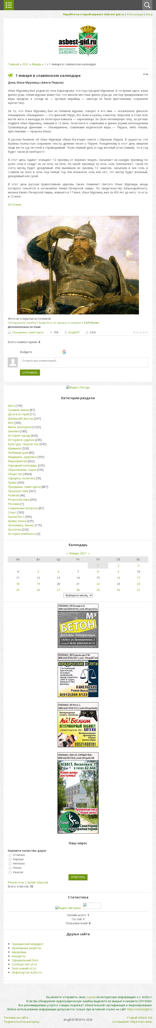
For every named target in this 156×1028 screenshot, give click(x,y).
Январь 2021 (78, 553)
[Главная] (78, 56)
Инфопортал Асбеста (27, 972)
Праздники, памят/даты (28, 332)
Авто (11, 406)
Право (12, 482)
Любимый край (18, 453)
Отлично (19, 855)
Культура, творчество (23, 444)
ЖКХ (11, 423)
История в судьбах (21, 440)
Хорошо (18, 859)
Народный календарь (22, 465)
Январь (36, 64)
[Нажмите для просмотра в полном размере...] (78, 314)
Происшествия (18, 491)
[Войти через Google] (64, 352)
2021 (25, 64)
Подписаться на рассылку (21, 1022)
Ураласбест (16, 517)
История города (19, 435)
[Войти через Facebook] (50, 352)
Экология (14, 529)
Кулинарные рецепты (26, 948)
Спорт (12, 512)
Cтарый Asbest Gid (139, 1017)
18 (18, 584)
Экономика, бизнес (21, 525)
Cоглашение (120, 1022)
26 (38, 590)
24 (138, 584)
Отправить (30, 372)
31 (138, 590)
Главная (13, 64)
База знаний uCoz (24, 968)
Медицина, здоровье (22, 457)
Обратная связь (141, 1022)
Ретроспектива (18, 499)
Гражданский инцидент (28, 944)
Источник (14, 204)
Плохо (17, 868)
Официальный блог (25, 960)
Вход (149, 14)
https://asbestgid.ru (139, 1009)
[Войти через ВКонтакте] (43, 352)
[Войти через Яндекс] (57, 352)
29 (98, 590)
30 (118, 590)
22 (98, 584)
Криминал (15, 448)
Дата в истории (18, 414)
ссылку (91, 997)
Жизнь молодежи (20, 427)
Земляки (14, 431)
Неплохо (19, 863)
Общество (15, 474)
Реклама (14, 504)
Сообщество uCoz (24, 964)
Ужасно (18, 872)
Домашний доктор (20, 418)
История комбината (22, 534)
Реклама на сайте (16, 1017)
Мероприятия (17, 461)
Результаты (16, 882)
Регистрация (135, 14)
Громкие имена (18, 410)
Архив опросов (37, 882)
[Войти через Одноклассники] (71, 352)
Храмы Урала (17, 521)
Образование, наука (22, 470)
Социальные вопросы (23, 508)
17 (138, 578)
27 (58, 590)
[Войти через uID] (36, 352)
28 (78, 590)
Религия (13, 495)
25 (18, 590)
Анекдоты (18, 956)
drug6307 (74, 332)
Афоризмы (19, 952)
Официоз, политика (21, 478)
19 (38, 584)
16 (118, 578)
